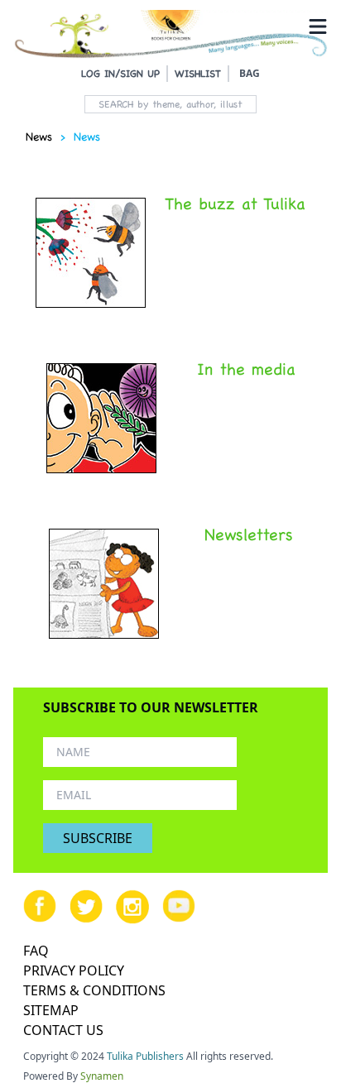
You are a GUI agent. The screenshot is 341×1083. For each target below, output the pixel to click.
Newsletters (248, 534)
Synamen (101, 1076)
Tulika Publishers (145, 1056)
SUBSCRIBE (97, 838)
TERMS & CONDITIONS (94, 990)
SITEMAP (51, 1010)
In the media (246, 369)
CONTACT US (63, 1030)
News (39, 136)
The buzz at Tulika (235, 203)
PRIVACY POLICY (73, 970)
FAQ (36, 951)
